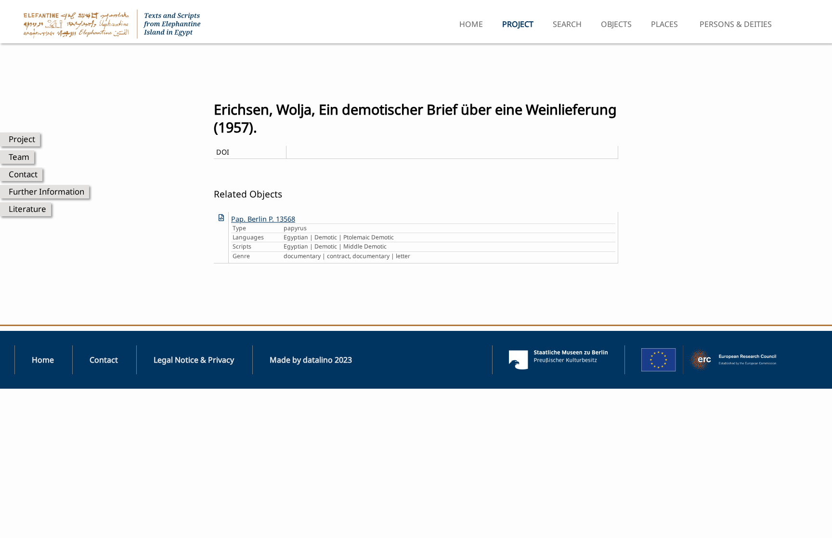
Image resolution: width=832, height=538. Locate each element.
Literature (27, 208)
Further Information (46, 191)
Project (22, 138)
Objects (616, 24)
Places (664, 24)
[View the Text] (221, 217)
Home (471, 24)
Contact (23, 174)
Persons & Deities (736, 24)
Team (19, 156)
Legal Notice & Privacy (194, 359)
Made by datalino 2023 (311, 359)
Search (567, 24)
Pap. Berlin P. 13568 (263, 218)
